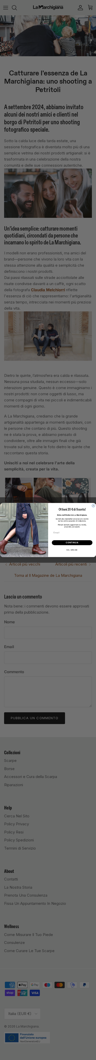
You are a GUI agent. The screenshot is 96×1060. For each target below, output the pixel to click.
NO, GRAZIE (72, 550)
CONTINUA (72, 543)
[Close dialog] (93, 505)
